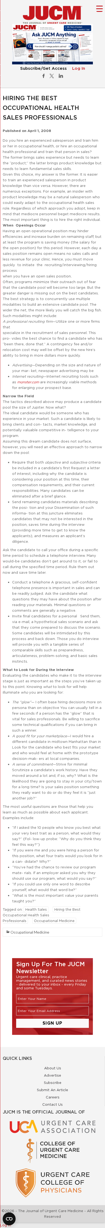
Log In (78, 69)
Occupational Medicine (54, 921)
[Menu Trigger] (99, 8)
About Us (52, 1068)
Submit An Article (52, 1090)
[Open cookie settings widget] (9, 1218)
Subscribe (52, 1082)
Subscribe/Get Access (43, 69)
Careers (53, 1097)
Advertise (52, 1075)
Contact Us (52, 1104)
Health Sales (36, 909)
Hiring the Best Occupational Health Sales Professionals (41, 915)
